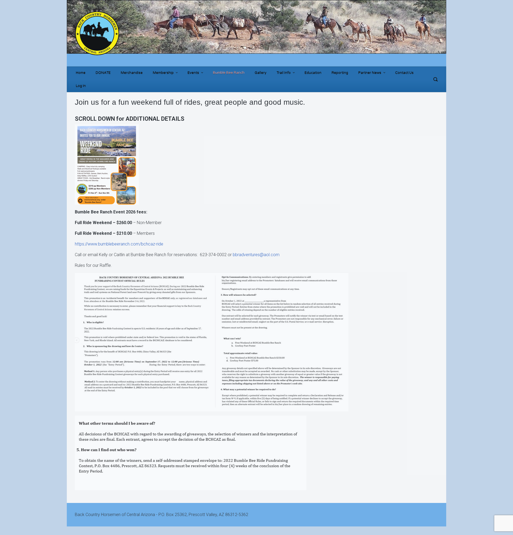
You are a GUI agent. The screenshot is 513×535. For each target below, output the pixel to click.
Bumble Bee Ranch (228, 73)
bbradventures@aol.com (256, 254)
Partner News (369, 73)
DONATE (103, 73)
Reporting (340, 73)
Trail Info (284, 73)
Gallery (260, 73)
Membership (163, 73)
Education (313, 73)
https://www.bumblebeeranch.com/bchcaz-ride (119, 244)
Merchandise (132, 73)
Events (193, 73)
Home (81, 73)
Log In (81, 86)
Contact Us (404, 73)
